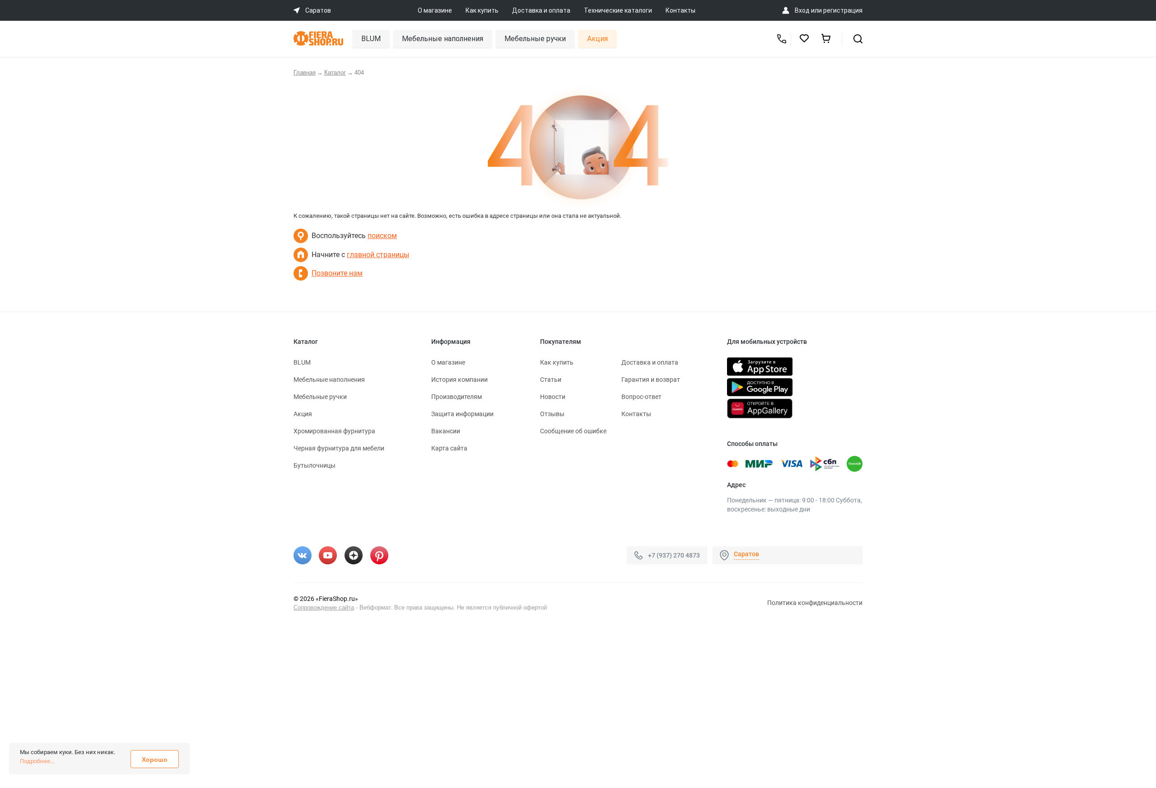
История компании (459, 379)
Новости (552, 396)
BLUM (371, 38)
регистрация (842, 10)
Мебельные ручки (535, 38)
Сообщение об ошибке (573, 431)
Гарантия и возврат (650, 379)
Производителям (456, 396)
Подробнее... (37, 761)
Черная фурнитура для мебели (339, 448)
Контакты (680, 10)
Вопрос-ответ (641, 396)
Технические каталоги (618, 10)
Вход (802, 10)
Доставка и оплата (541, 10)
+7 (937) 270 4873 (674, 555)
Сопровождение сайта (324, 607)
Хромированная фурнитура (334, 431)
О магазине (435, 10)
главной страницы (378, 254)
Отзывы (552, 413)
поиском (382, 235)
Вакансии (445, 431)
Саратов (746, 554)
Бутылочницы (315, 465)
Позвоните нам (337, 273)
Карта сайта (449, 448)
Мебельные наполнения (442, 38)
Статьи (550, 379)
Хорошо (155, 759)
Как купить (482, 10)
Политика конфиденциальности (814, 602)
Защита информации (462, 413)
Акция (597, 38)
